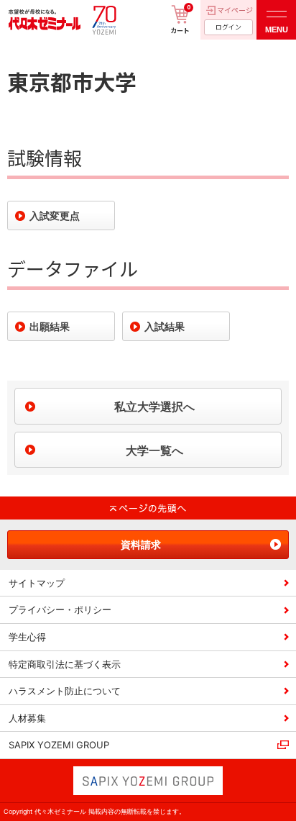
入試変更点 (54, 215)
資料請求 (141, 544)
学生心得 (27, 637)
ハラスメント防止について (65, 691)
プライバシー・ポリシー (60, 609)
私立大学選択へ (154, 406)
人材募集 (27, 718)
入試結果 (164, 326)
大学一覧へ (154, 450)
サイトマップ (37, 583)
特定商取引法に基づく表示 (65, 664)
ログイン (228, 27)
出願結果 (49, 326)
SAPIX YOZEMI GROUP (59, 744)
